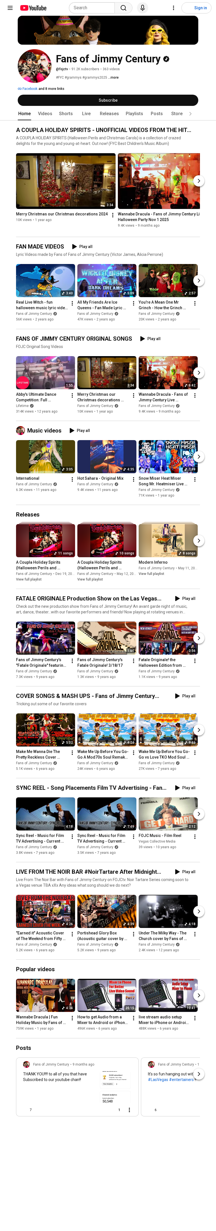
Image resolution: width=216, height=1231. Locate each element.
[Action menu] (129, 1110)
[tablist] (108, 113)
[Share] (101, 1110)
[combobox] (93, 7)
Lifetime (22, 406)
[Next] (198, 180)
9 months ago (83, 1064)
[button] (190, 113)
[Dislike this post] (38, 1109)
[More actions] (112, 215)
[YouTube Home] (33, 8)
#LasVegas (158, 1079)
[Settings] (173, 7)
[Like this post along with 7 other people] (25, 1109)
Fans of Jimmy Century (34, 314)
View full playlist (29, 579)
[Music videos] (21, 430)
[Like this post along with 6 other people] (150, 1109)
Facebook (29, 89)
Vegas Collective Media (157, 841)
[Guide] (10, 7)
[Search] (123, 7)
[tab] (24, 113)
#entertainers (181, 1079)
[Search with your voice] (142, 7)
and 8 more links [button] (51, 89)
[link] (77, 1088)
